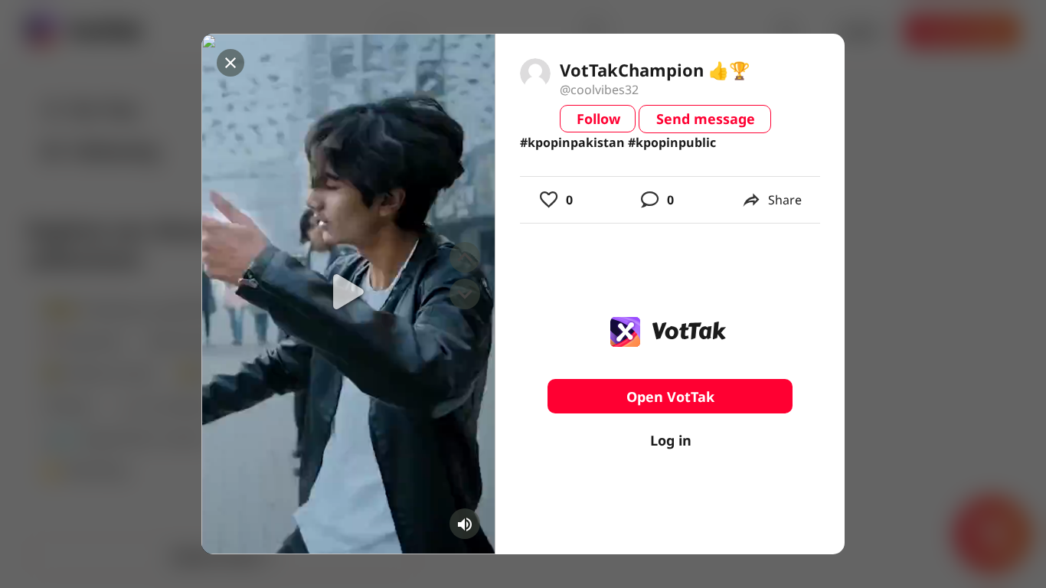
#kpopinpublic (672, 142)
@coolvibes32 (599, 89)
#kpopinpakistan (572, 142)
